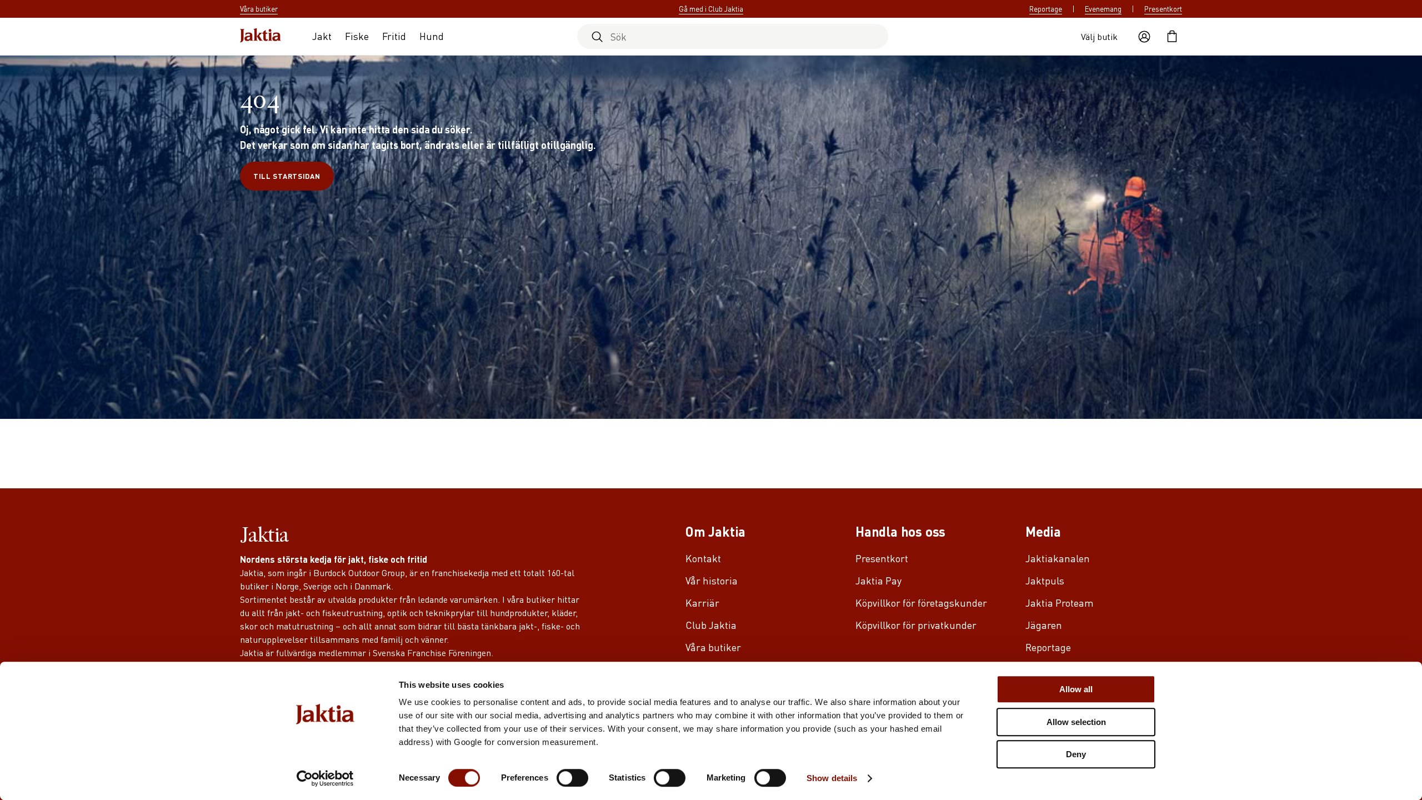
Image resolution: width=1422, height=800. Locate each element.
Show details (832, 778)
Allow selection (1076, 722)
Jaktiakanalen (1057, 558)
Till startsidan (287, 176)
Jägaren (1043, 624)
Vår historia (711, 580)
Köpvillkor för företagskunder (921, 602)
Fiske (357, 35)
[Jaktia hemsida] (260, 36)
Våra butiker (713, 647)
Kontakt (703, 558)
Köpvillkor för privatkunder (916, 624)
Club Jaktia (711, 624)
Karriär (702, 602)
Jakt (322, 35)
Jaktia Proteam (1059, 602)
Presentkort (1163, 8)
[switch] (572, 778)
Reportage (1045, 8)
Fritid (394, 35)
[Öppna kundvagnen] (1172, 36)
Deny (1076, 754)
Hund (431, 35)
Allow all (1076, 689)
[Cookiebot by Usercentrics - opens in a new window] (325, 778)
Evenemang (1103, 8)
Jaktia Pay (878, 580)
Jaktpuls (1044, 580)
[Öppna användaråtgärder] (1144, 36)
